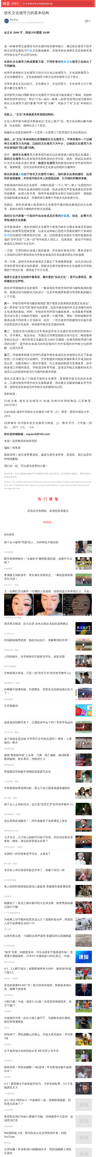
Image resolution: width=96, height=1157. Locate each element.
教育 (7, 235)
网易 (6, 3)
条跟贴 (47, 522)
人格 (21, 174)
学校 (29, 50)
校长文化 (66, 61)
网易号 (15, 3)
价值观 (65, 215)
